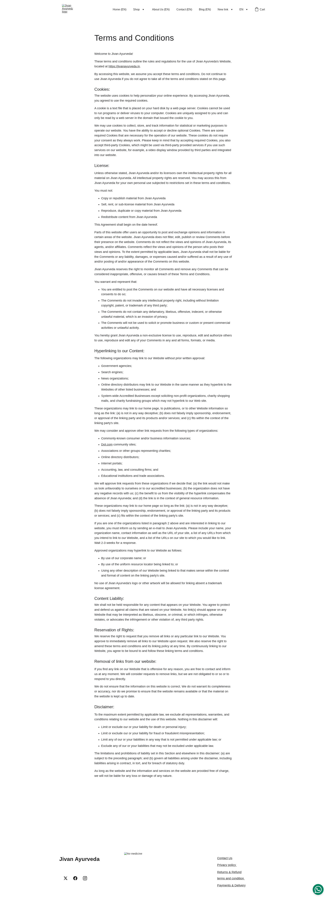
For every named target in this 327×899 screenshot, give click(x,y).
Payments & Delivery (231, 885)
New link (223, 9)
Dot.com (107, 444)
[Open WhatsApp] (318, 889)
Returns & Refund (229, 872)
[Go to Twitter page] (66, 878)
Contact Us (224, 858)
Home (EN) (119, 9)
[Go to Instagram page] (85, 878)
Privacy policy (227, 865)
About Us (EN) (161, 9)
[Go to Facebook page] (75, 878)
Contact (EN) (184, 9)
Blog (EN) (205, 9)
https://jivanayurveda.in (124, 66)
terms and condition (231, 878)
